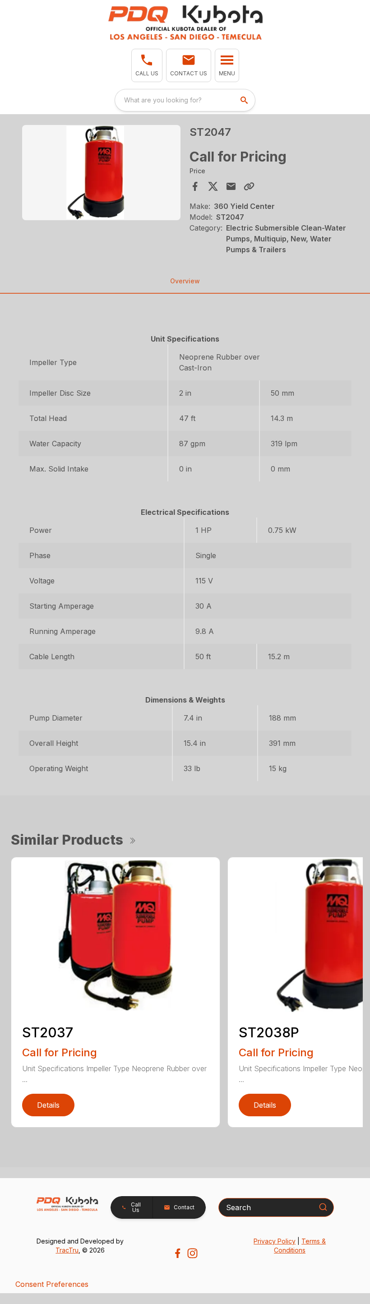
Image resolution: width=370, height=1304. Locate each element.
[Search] (323, 1207)
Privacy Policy (275, 1241)
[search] (245, 100)
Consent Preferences (51, 1284)
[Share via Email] (231, 186)
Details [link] (48, 1105)
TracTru (67, 1250)
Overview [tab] (185, 281)
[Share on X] (213, 186)
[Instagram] (192, 1253)
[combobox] (185, 100)
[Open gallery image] (101, 172)
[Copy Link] (249, 186)
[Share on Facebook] (195, 186)
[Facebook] (177, 1253)
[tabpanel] (101, 174)
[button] (146, 65)
